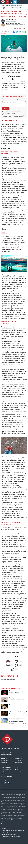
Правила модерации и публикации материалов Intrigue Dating (12, 831)
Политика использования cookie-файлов (11, 836)
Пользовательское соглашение (8, 826)
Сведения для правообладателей (9, 834)
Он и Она (3, 765)
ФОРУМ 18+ (18, 774)
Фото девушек (5, 774)
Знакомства (4, 760)
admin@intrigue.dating (6, 754)
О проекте (3, 828)
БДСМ (16, 769)
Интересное (4, 762)
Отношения (4, 758)
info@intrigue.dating (6, 752)
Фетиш (16, 767)
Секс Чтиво (18, 765)
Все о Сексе (18, 760)
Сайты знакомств (6, 769)
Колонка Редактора (6, 776)
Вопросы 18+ (18, 771)
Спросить (6, 108)
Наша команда (4, 838)
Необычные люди (6, 771)
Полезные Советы (6, 767)
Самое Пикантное (19, 762)
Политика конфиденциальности (9, 823)
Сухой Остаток (18, 758)
